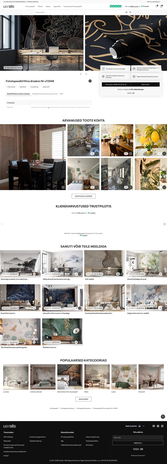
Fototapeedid (54, 408)
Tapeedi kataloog (35, 441)
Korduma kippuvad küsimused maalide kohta (14, 446)
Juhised (6, 455)
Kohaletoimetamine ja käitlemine (15, 451)
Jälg (62, 441)
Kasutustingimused (92, 437)
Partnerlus (89, 445)
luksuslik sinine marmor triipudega (56, 313)
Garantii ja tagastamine (38, 437)
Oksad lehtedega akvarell (136, 279)
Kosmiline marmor (8, 313)
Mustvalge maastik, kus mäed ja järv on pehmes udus (15, 279)
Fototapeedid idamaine (84, 408)
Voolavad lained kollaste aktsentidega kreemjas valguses (99, 313)
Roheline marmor (49, 347)
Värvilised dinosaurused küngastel (14, 347)
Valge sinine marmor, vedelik (138, 313)
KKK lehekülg (8, 437)
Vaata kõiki (83, 399)
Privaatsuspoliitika (67, 437)
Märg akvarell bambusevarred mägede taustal (57, 279)
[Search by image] (126, 12)
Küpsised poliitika (92, 441)
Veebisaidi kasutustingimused (71, 445)
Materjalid (7, 441)
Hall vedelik (89, 279)
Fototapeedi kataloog (67, 408)
